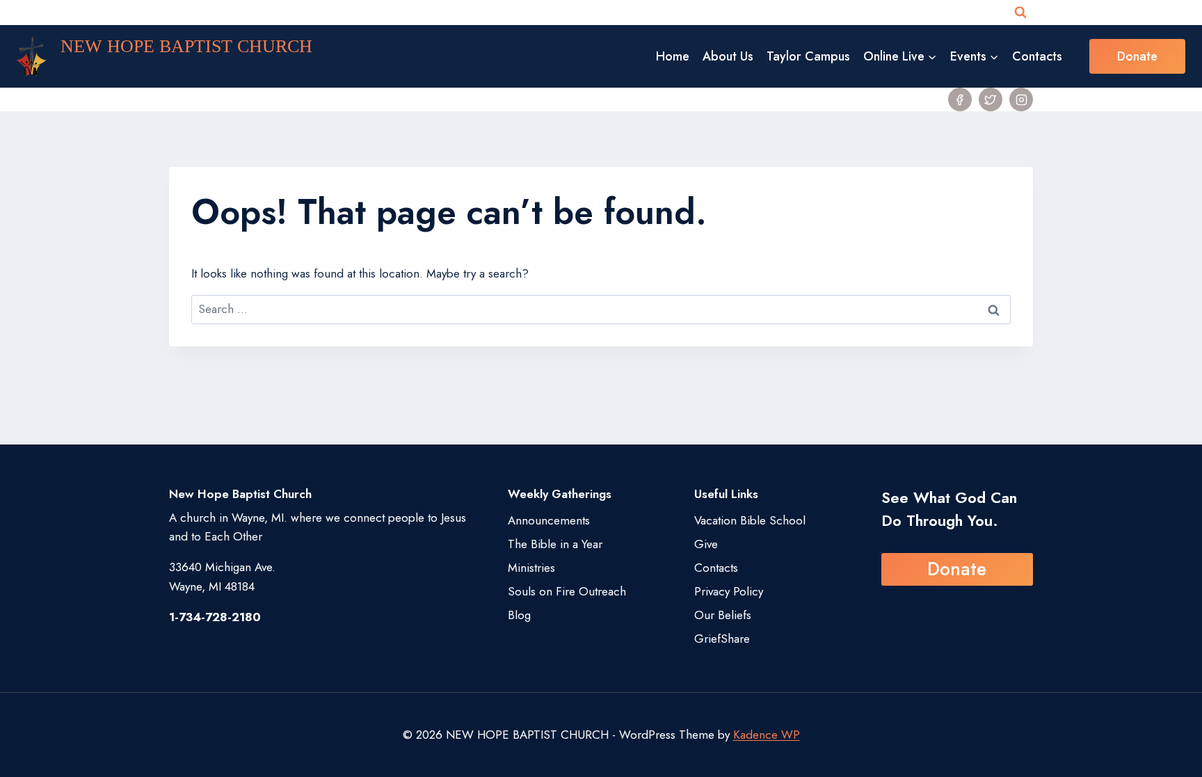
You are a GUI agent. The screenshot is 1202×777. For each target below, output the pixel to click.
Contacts (1037, 56)
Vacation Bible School (750, 520)
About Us (728, 56)
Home (672, 56)
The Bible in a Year (555, 544)
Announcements (549, 520)
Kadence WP (766, 734)
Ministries (531, 567)
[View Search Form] (1020, 12)
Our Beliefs (722, 615)
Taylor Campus (808, 56)
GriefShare (722, 638)
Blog (519, 615)
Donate (1137, 56)
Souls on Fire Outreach (567, 591)
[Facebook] (960, 99)
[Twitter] (990, 99)
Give (706, 544)
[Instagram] (1021, 99)
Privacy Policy (728, 591)
